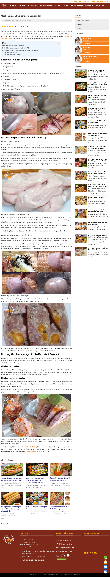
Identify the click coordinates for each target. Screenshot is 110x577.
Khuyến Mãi (100, 6)
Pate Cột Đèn (31, 6)
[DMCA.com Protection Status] (61, 559)
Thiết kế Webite (63, 574)
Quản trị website (52, 574)
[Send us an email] (68, 555)
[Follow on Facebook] (58, 555)
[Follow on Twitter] (64, 555)
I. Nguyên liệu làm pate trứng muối (13, 46)
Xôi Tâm (57, 6)
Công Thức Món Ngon (83, 20)
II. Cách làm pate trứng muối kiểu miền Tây (16, 48)
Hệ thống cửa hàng (76, 6)
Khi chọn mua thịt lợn (10, 52)
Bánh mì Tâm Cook (45, 6)
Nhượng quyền (89, 6)
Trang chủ (13, 6)
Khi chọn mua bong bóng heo (12, 54)
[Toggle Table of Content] (58, 43)
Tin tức (65, 6)
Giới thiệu (22, 6)
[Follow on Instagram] (61, 555)
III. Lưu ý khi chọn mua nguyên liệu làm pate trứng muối (20, 50)
